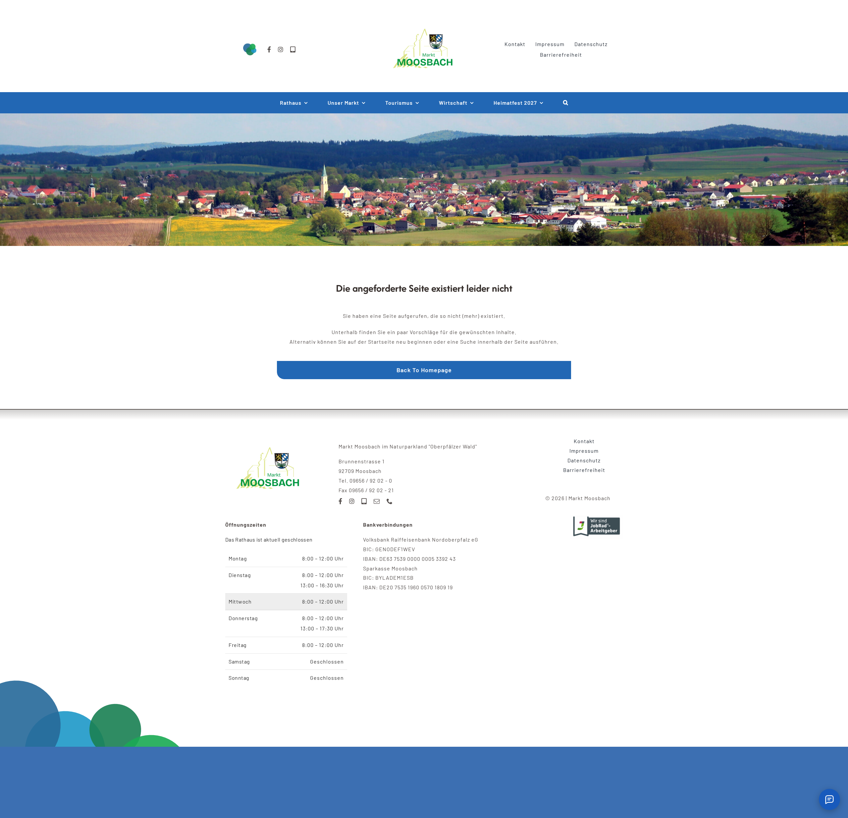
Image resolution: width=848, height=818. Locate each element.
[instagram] (281, 49)
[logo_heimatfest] (269, 439)
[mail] (377, 501)
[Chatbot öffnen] (829, 799)
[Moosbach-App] (293, 49)
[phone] (390, 501)
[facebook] (269, 49)
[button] (565, 102)
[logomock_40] (424, 21)
